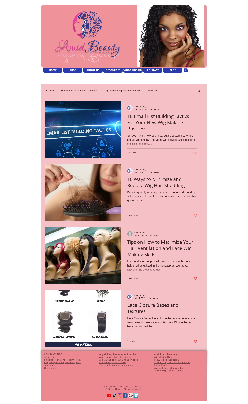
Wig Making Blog (163, 357)
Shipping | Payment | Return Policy (62, 359)
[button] (186, 69)
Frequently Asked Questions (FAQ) (62, 362)
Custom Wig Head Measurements (172, 362)
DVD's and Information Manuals (116, 365)
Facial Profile (161, 365)
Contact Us (50, 368)
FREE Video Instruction (166, 359)
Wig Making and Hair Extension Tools (118, 359)
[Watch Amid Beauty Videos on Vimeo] (136, 395)
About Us (49, 357)
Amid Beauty (116, 389)
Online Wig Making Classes (168, 370)
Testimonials (50, 365)
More (150, 90)
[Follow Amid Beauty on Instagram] (120, 395)
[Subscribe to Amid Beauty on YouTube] (109, 395)
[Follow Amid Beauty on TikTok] (114, 395)
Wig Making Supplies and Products (122, 90)
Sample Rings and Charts (112, 362)
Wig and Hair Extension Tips (169, 368)
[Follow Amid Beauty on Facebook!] (125, 395)
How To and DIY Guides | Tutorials (79, 90)
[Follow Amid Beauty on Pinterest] (130, 395)
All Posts (49, 90)
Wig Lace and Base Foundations (116, 357)
